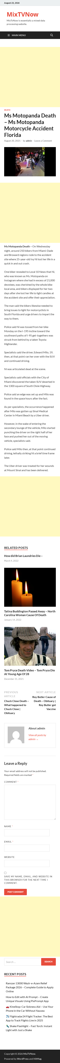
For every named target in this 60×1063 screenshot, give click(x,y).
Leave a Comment (43, 140)
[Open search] (51, 35)
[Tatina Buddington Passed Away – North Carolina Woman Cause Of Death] (30, 588)
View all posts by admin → (37, 737)
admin (29, 140)
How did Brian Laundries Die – (23, 556)
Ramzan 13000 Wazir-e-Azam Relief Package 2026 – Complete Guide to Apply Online (30, 987)
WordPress (23, 1058)
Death (7, 110)
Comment (11, 782)
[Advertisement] (30, 77)
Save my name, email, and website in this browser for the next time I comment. (28, 879)
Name (8, 826)
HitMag (37, 1058)
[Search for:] (30, 962)
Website (9, 857)
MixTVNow (22, 14)
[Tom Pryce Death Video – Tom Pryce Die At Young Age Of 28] (30, 647)
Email (8, 841)
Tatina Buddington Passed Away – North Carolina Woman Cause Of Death (30, 613)
